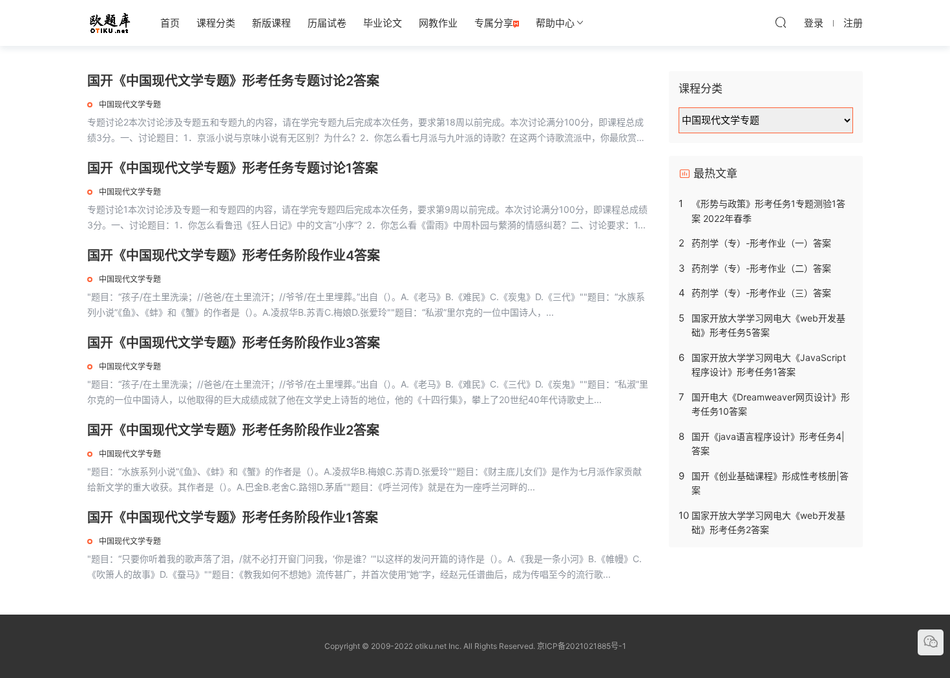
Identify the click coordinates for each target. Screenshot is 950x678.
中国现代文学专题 (130, 104)
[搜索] (780, 22)
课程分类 (215, 23)
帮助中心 (555, 23)
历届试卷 (327, 23)
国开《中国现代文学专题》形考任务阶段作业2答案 (233, 430)
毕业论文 (382, 23)
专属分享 (493, 23)
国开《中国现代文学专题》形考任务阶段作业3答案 (233, 343)
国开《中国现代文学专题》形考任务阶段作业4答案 (233, 255)
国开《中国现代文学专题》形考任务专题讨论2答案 (233, 81)
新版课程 (271, 23)
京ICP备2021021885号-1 (581, 646)
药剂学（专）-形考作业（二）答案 (761, 268)
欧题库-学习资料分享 (109, 22)
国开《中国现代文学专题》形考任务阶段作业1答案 (232, 517)
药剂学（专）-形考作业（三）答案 (761, 292)
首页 (170, 23)
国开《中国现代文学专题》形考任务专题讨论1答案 (232, 168)
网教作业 (438, 23)
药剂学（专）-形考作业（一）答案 (761, 242)
